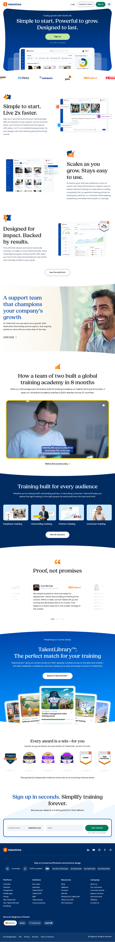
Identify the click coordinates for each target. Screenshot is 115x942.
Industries (36, 887)
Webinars (64, 887)
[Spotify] (110, 850)
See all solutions (57, 535)
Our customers (96, 887)
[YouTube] (93, 850)
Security (35, 937)
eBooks (64, 893)
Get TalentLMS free (11, 903)
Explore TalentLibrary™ (57, 676)
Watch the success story (56, 464)
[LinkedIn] (88, 850)
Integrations (8, 890)
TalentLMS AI (37, 890)
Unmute (103, 405)
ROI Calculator (67, 903)
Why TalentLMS (9, 900)
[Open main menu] (109, 4)
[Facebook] (105, 850)
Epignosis (93, 936)
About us (93, 884)
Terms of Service (47, 937)
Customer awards (97, 890)
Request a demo (86, 4)
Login (73, 4)
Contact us (94, 903)
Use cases (36, 884)
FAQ (20, 937)
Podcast (64, 890)
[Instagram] (99, 850)
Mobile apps (8, 893)
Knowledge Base (9, 937)
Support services (96, 893)
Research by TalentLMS (70, 897)
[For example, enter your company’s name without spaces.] (19, 828)
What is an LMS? (67, 900)
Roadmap (7, 906)
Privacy (27, 937)
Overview (7, 884)
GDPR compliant (35, 868)
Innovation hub (96, 897)
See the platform (58, 272)
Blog (63, 884)
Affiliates (93, 900)
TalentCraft (37, 893)
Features (6, 887)
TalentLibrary (37, 900)
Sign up (101, 4)
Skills (34, 897)
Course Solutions (38, 903)
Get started (97, 828)
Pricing (5, 897)
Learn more (8, 337)
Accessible (16, 868)
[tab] (52, 619)
